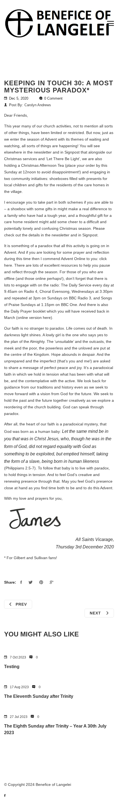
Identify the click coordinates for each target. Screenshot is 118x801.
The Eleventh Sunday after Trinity (38, 696)
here (47, 317)
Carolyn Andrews (37, 105)
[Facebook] (7, 795)
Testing (11, 666)
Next (96, 613)
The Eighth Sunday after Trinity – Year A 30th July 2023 (55, 729)
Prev (21, 604)
